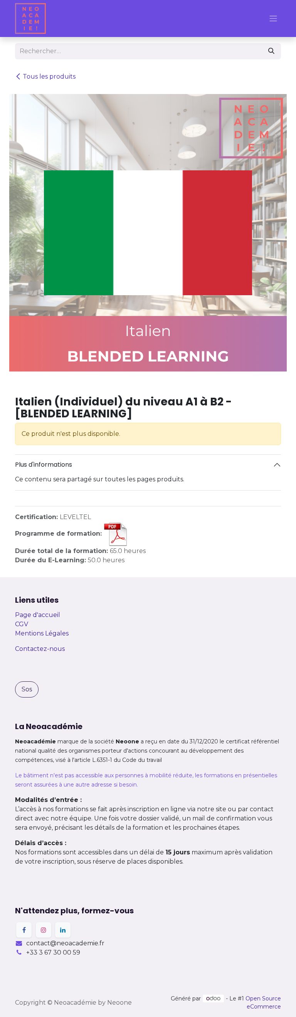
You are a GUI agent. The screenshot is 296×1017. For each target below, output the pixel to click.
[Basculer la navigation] (273, 19)
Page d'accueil (37, 615)
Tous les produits (49, 76)
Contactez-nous (40, 648)
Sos (27, 689)
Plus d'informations (43, 464)
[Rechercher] (271, 51)
